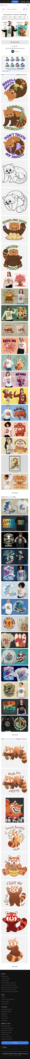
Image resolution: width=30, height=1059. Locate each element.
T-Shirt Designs (5, 978)
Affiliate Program (6, 1011)
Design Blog (4, 976)
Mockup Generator (7, 1030)
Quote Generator (6, 1037)
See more (15, 493)
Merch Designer (5, 1026)
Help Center (4, 1004)
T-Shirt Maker (5, 1035)
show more (5, 71)
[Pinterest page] (15, 1055)
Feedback (4, 1020)
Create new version (19, 23)
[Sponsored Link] (15, 62)
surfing (14, 17)
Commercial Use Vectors (8, 985)
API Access (4, 1016)
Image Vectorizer (6, 1032)
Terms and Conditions (7, 999)
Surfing (10, 497)
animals (20, 17)
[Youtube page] (18, 1055)
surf (24, 17)
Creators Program (6, 1009)
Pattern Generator (6, 1039)
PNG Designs (5, 981)
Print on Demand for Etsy (8, 989)
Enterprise (4, 1014)
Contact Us (4, 1018)
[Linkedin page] (20, 1055)
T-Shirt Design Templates (8, 983)
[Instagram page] (10, 1055)
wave (10, 17)
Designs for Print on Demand (9, 987)
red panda (4, 17)
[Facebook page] (12, 1055)
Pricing (3, 997)
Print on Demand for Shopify (9, 992)
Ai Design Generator (7, 1028)
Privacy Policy (5, 1002)
